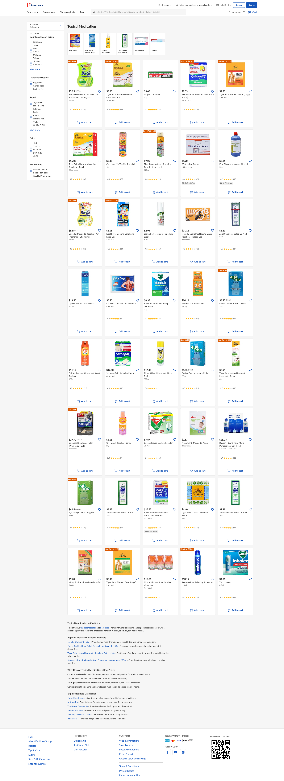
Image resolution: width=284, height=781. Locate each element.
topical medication (89, 627)
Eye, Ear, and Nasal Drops (79, 714)
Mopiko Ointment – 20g (78, 642)
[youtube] (175, 754)
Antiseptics (72, 702)
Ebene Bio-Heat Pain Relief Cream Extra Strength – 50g (92, 646)
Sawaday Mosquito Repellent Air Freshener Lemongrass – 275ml (96, 660)
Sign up (239, 5)
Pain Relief (72, 718)
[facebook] (168, 754)
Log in (252, 5)
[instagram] (183, 754)
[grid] (160, 44)
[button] (244, 12)
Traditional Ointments (77, 706)
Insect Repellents (75, 710)
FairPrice (104, 627)
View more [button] (35, 69)
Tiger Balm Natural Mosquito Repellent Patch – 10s (90, 653)
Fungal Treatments (75, 698)
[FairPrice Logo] (35, 5)
